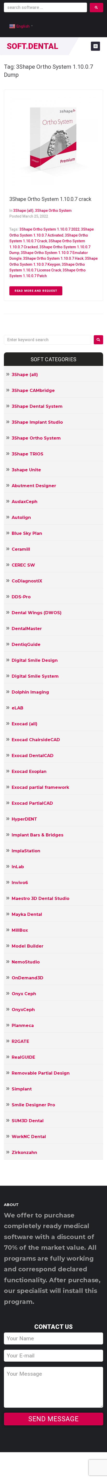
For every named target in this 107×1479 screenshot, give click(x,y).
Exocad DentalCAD (33, 755)
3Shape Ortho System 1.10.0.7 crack (50, 199)
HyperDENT (24, 819)
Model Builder (27, 946)
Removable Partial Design (41, 1073)
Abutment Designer (34, 485)
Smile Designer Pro (33, 1104)
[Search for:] (47, 340)
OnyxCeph (23, 1009)
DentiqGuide (26, 644)
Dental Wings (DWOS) (37, 612)
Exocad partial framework (40, 787)
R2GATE (20, 1041)
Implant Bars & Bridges (37, 835)
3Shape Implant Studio (37, 422)
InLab (18, 866)
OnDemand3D (27, 977)
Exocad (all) (24, 723)
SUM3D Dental (28, 1120)
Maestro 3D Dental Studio (40, 898)
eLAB (17, 708)
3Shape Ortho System (53, 210)
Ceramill (21, 549)
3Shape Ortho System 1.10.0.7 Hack (53, 258)
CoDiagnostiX (27, 581)
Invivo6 (20, 882)
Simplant (22, 1089)
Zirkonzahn (24, 1152)
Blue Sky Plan (27, 533)
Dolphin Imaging (30, 692)
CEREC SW (23, 565)
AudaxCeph (24, 501)
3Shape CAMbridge (33, 390)
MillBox (20, 930)
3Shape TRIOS (27, 454)
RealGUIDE (23, 1057)
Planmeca (23, 1025)
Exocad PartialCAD (32, 803)
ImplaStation (26, 850)
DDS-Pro (21, 596)
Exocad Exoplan (29, 771)
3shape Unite (26, 469)
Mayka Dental (27, 914)
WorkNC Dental (29, 1136)
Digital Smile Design (35, 660)
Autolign (21, 517)
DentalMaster (27, 628)
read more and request (36, 291)
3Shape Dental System (37, 406)
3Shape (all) (23, 210)
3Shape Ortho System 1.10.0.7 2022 (49, 229)
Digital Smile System (35, 676)
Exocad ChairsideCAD (36, 739)
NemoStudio (26, 962)
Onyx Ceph (24, 993)
